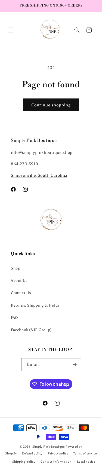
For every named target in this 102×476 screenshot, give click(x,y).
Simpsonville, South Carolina (39, 175)
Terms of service (85, 453)
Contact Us (21, 293)
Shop (15, 268)
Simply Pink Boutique (48, 446)
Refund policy (32, 453)
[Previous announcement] (10, 6)
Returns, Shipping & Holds (35, 305)
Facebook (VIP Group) (31, 330)
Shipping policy (23, 461)
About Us (19, 280)
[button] (11, 30)
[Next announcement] (92, 6)
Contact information (56, 461)
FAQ (14, 317)
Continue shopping (51, 105)
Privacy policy (58, 453)
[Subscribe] (75, 364)
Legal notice (86, 461)
